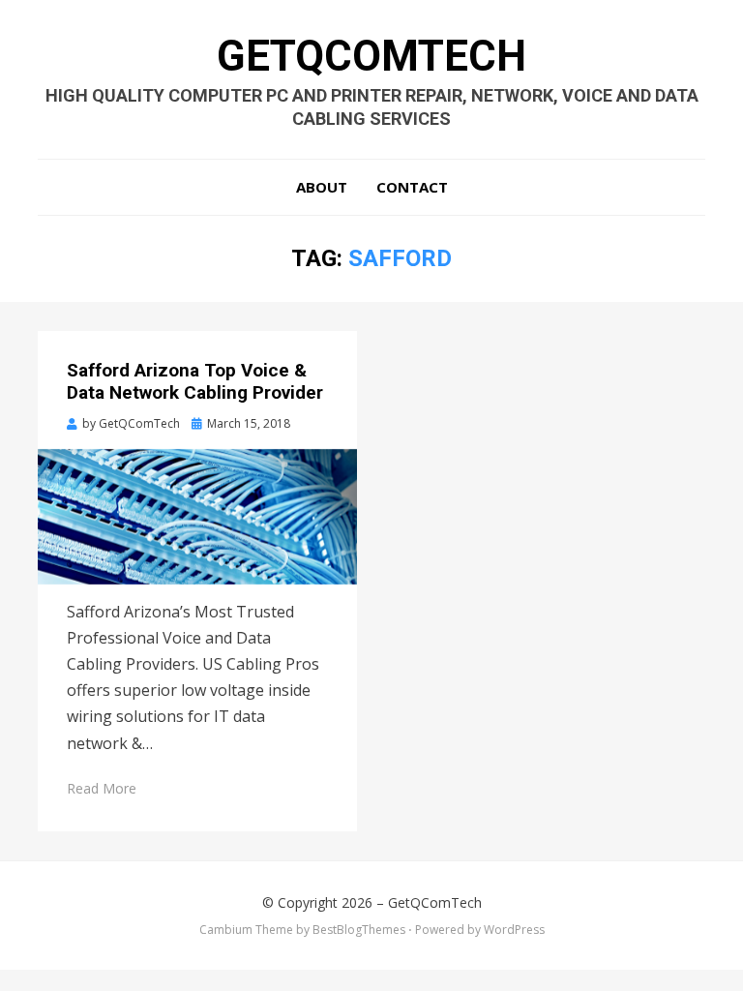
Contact (412, 186)
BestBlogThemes (358, 929)
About (321, 186)
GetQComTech (371, 56)
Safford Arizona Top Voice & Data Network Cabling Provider (195, 381)
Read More (101, 788)
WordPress (514, 929)
